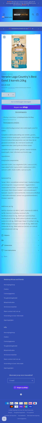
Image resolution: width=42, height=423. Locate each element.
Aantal (3, 91)
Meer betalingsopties (21, 112)
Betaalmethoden (9, 302)
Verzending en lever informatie (13, 316)
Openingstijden (8, 320)
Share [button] (5, 256)
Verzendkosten (11, 87)
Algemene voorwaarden (10, 415)
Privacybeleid (30, 412)
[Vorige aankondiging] (3, 3)
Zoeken (6, 289)
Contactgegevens (9, 293)
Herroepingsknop (9, 285)
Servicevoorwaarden (10, 307)
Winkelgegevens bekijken (11, 122)
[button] (4, 14)
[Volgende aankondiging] (38, 3)
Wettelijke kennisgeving (33, 415)
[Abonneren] (32, 380)
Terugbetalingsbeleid (10, 298)
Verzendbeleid (21, 415)
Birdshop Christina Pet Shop (20, 410)
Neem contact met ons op (12, 311)
